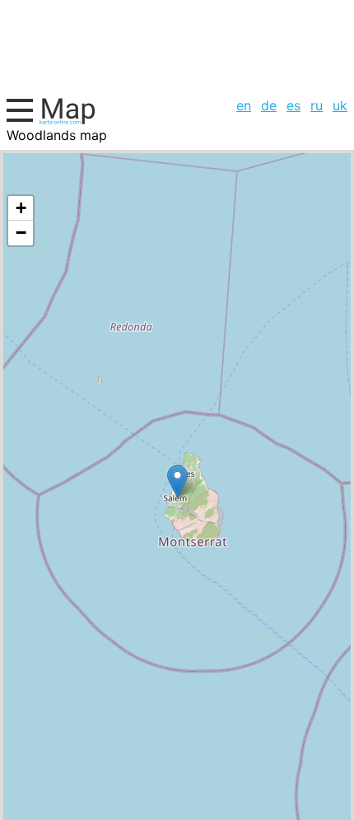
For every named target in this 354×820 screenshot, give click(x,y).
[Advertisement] (177, 46)
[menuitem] (243, 105)
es (293, 105)
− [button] (21, 232)
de (269, 105)
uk (340, 105)
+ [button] (21, 208)
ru (316, 105)
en (243, 105)
